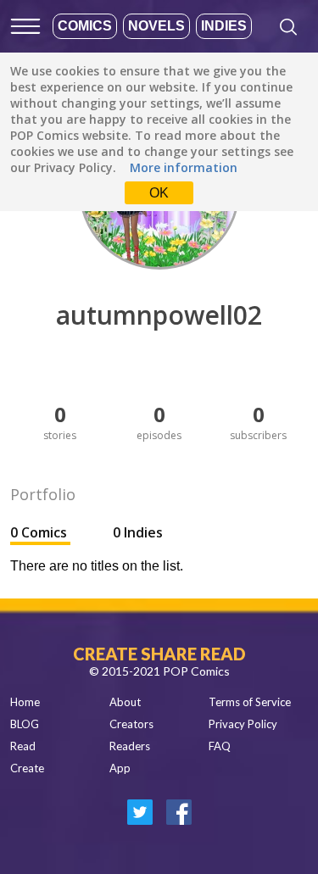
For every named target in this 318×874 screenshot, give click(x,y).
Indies (224, 26)
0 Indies (138, 532)
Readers (129, 746)
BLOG (24, 724)
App (120, 768)
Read (23, 746)
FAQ (220, 746)
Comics (85, 26)
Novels (156, 26)
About (125, 702)
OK (159, 193)
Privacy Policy (243, 724)
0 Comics (40, 532)
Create (27, 768)
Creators (131, 724)
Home (25, 702)
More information (183, 167)
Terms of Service (250, 702)
